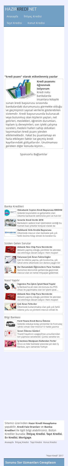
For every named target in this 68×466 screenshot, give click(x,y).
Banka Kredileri (14, 206)
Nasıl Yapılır (12, 280)
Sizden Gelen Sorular (17, 243)
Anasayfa (12, 16)
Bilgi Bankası (12, 317)
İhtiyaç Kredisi (33, 16)
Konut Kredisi (36, 23)
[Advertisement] (34, 50)
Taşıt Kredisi (14, 23)
